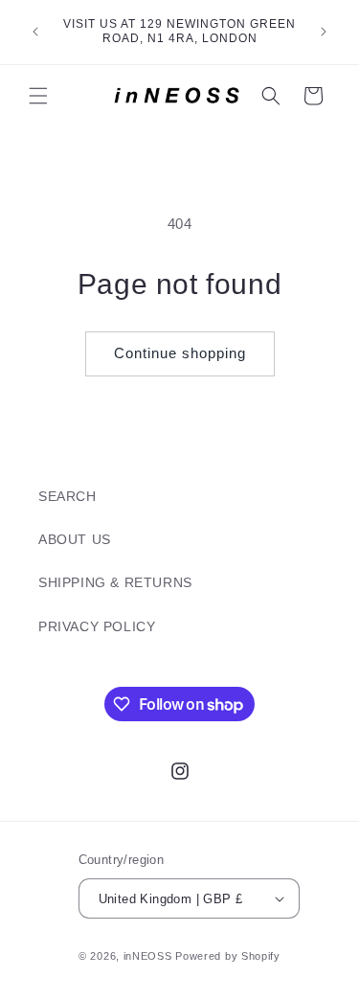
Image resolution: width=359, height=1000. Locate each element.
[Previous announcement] (35, 32)
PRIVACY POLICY (96, 626)
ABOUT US (74, 539)
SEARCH (67, 496)
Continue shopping (180, 353)
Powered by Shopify (227, 956)
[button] (38, 96)
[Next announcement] (324, 32)
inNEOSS (147, 956)
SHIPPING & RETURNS (115, 582)
